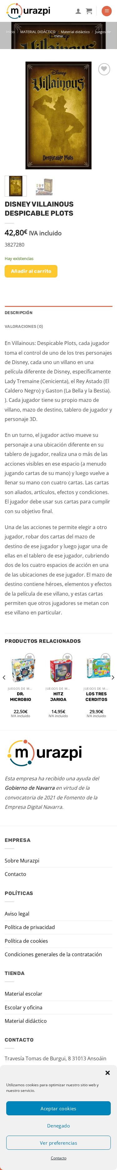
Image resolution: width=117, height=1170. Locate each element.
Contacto (58, 1158)
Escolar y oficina (23, 1007)
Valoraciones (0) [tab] (24, 326)
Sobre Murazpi (22, 860)
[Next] (102, 115)
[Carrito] (89, 11)
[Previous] (14, 115)
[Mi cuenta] (78, 11)
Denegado (58, 1125)
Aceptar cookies (58, 1108)
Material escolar (23, 993)
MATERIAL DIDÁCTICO (38, 31)
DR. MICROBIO (20, 696)
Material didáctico (75, 31)
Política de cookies (26, 941)
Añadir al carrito (31, 271)
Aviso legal (17, 913)
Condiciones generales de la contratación (53, 954)
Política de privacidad (30, 927)
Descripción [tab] (18, 312)
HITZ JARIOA (58, 696)
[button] (108, 1073)
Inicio (10, 31)
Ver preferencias (58, 1143)
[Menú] (107, 11)
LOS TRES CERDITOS (96, 696)
